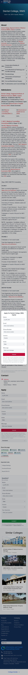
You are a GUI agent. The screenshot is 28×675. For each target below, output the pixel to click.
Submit (14, 354)
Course (5, 335)
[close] (25, 312)
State (4, 341)
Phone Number (7, 329)
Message (5, 347)
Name (5, 317)
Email (4, 323)
